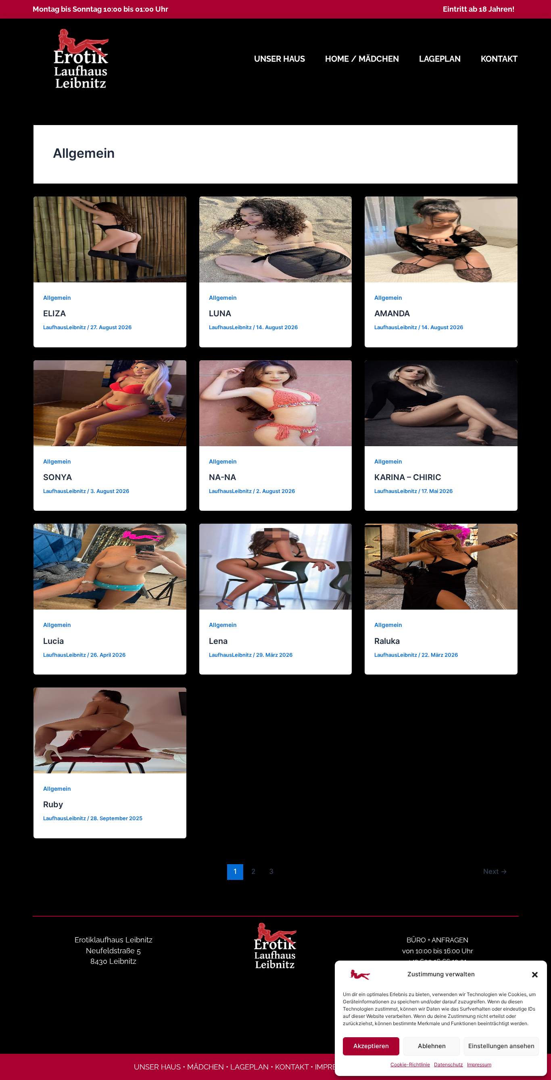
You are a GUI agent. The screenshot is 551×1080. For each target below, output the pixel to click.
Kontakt (499, 59)
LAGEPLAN (249, 1067)
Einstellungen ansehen (501, 1046)
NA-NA (222, 477)
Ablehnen (432, 1046)
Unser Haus (279, 59)
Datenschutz (448, 1064)
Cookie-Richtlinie (410, 1064)
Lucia (53, 641)
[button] (535, 975)
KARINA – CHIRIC (407, 477)
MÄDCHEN (205, 1067)
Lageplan (440, 59)
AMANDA (392, 313)
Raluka (387, 641)
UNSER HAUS (157, 1067)
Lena (218, 641)
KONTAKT (292, 1067)
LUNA (220, 313)
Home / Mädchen (362, 59)
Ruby (53, 804)
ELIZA (54, 313)
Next (495, 871)
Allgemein (57, 297)
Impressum (479, 1064)
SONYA (57, 477)
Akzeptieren (371, 1046)
